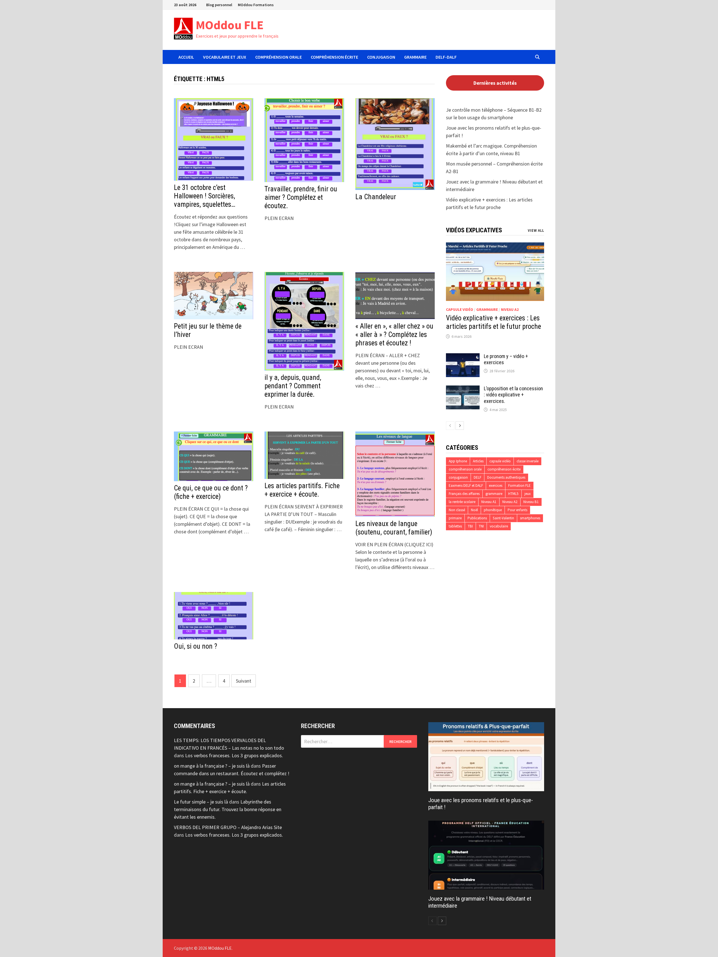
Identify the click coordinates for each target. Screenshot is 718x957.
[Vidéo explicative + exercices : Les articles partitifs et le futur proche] (495, 271)
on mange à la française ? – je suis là (212, 766)
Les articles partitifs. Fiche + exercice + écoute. (302, 490)
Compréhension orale (278, 57)
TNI (481, 526)
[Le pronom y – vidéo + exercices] (463, 357)
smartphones (530, 518)
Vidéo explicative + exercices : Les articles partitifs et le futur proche (493, 322)
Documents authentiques (506, 477)
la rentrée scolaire (462, 501)
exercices (495, 485)
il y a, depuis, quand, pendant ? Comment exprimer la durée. (292, 385)
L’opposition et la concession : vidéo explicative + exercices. (513, 394)
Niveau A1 (488, 501)
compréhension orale (465, 469)
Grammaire (415, 57)
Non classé (457, 510)
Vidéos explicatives (474, 230)
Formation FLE (519, 485)
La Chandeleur (375, 197)
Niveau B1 (531, 501)
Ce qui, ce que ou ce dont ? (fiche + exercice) (211, 492)
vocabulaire (499, 526)
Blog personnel (219, 4)
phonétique (493, 510)
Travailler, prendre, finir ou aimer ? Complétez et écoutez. (300, 197)
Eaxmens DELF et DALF (466, 485)
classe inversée (527, 461)
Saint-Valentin (503, 518)
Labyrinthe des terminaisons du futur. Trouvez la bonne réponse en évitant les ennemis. (227, 809)
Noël (474, 510)
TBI (470, 526)
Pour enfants (517, 510)
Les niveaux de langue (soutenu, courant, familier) (393, 528)
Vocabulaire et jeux (224, 57)
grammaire (487, 309)
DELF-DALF (446, 57)
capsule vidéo (459, 309)
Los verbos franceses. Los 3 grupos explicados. (234, 755)
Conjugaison (381, 57)
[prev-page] (450, 425)
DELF (477, 477)
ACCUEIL (186, 57)
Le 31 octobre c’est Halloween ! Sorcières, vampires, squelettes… (204, 195)
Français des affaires (464, 493)
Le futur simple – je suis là (201, 801)
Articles (478, 461)
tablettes (455, 526)
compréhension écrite (504, 469)
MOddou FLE (230, 25)
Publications (477, 518)
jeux (527, 493)
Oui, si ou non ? (195, 646)
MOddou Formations (256, 4)
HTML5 (513, 493)
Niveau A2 (510, 309)
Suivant (243, 681)
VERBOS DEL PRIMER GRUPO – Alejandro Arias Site (228, 827)
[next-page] (459, 425)
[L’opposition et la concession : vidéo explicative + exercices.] (463, 389)
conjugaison (458, 477)
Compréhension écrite (334, 57)
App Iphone (458, 461)
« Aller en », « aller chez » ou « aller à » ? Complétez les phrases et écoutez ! (394, 334)
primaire (455, 518)
